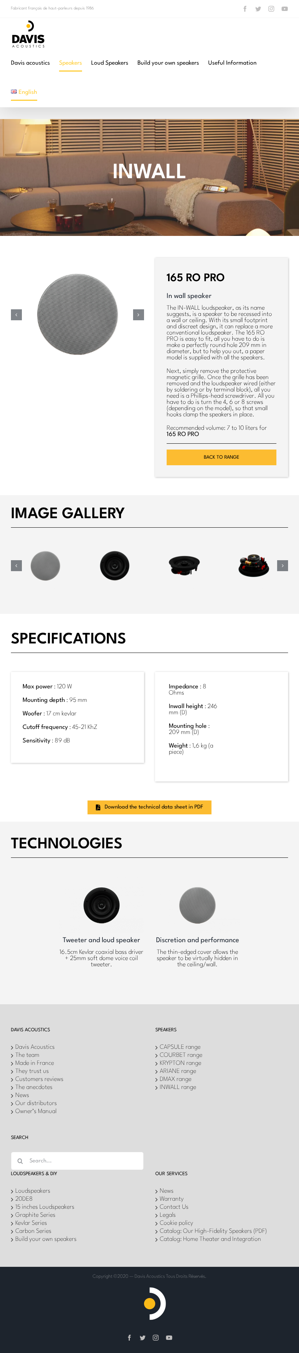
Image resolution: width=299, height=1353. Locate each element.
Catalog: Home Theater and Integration (210, 1239)
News (22, 1095)
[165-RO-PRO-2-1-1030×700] (114, 545)
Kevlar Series (31, 1223)
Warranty (172, 1199)
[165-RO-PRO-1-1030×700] (45, 545)
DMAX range (175, 1079)
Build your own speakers (46, 1239)
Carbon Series (33, 1231)
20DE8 (24, 1199)
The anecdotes (34, 1087)
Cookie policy (176, 1223)
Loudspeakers (32, 1191)
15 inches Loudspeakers (44, 1207)
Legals (168, 1215)
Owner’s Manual (36, 1111)
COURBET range (181, 1055)
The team (27, 1055)
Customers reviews (39, 1079)
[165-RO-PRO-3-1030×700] (184, 545)
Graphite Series (35, 1215)
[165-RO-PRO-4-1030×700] (253, 545)
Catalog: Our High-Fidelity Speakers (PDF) (213, 1231)
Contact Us (174, 1207)
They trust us (32, 1071)
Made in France (34, 1063)
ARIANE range (178, 1071)
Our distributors (36, 1103)
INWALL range (178, 1087)
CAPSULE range (180, 1047)
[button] (16, 314)
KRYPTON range (180, 1063)
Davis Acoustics (35, 1047)
